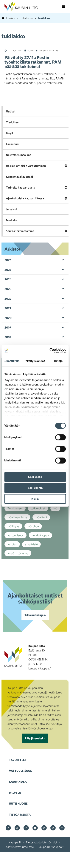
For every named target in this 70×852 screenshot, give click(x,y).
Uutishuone (18, 803)
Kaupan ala (18, 781)
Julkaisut (11, 209)
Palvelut (16, 792)
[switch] (60, 437)
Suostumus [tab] (12, 360)
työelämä (41, 517)
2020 (8, 318)
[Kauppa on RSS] (53, 828)
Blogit (9, 133)
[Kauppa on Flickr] (62, 828)
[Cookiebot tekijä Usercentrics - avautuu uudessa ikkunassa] (50, 350)
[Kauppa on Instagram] (26, 828)
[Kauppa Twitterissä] (17, 828)
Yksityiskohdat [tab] (35, 360)
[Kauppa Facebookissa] (8, 828)
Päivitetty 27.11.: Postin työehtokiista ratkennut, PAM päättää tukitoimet (32, 62)
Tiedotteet (13, 122)
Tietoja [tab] (58, 360)
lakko (51, 50)
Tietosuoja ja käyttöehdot (41, 842)
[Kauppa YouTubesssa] (35, 828)
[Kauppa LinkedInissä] (44, 828)
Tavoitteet (18, 759)
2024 (8, 279)
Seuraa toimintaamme (20, 231)
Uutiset (30, 50)
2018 (7, 337)
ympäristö (31, 544)
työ (56, 50)
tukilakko (43, 50)
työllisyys (13, 526)
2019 (7, 327)
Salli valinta (35, 488)
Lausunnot (13, 144)
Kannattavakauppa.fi (19, 176)
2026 (7, 260)
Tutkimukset (15, 508)
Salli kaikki (35, 476)
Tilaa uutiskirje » (35, 615)
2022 (7, 298)
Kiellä (35, 498)
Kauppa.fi (15, 842)
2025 (7, 269)
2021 (7, 308)
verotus (12, 544)
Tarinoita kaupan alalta (20, 187)
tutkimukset (38, 508)
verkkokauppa (40, 535)
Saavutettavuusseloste (20, 846)
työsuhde (33, 526)
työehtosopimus (17, 517)
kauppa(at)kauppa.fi (51, 846)
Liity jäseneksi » (35, 738)
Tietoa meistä (20, 814)
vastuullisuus (15, 535)
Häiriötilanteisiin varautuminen (26, 165)
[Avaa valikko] (64, 6)
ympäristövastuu (17, 553)
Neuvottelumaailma (18, 154)
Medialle (11, 220)
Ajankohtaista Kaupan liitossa (25, 198)
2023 (7, 288)
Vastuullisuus (20, 770)
